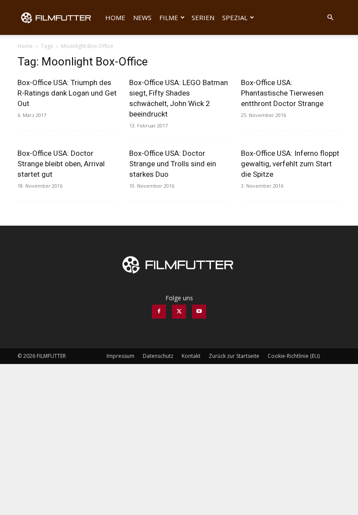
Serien (203, 17)
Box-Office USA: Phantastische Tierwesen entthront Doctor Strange (282, 93)
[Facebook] (159, 312)
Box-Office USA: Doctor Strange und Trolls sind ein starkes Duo (172, 164)
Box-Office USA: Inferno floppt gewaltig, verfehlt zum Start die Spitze (290, 164)
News (142, 17)
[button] (330, 18)
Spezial (235, 17)
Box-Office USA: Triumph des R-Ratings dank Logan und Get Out (67, 93)
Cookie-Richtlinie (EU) (294, 356)
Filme (168, 17)
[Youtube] (199, 312)
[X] (179, 312)
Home (115, 17)
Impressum (120, 356)
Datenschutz (158, 356)
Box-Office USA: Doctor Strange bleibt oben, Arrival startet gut (61, 164)
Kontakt (191, 356)
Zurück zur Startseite (234, 356)
